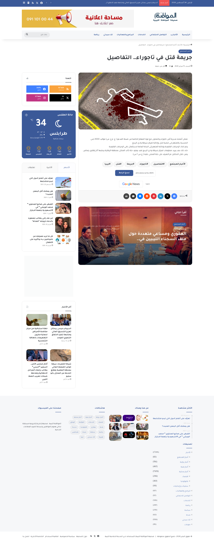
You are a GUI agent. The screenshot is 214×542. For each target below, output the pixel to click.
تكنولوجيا (184, 481)
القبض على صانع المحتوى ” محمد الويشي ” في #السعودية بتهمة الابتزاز (40, 207)
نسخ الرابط (124, 173)
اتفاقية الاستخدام (52, 537)
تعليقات (31, 167)
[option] (135, 236)
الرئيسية (186, 35)
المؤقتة (81, 422)
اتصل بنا (26, 537)
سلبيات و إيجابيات (180, 486)
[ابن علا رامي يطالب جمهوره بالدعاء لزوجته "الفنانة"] (63, 225)
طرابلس (75, 432)
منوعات (187, 525)
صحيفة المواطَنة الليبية (145, 537)
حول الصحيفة (81, 537)
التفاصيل (158, 164)
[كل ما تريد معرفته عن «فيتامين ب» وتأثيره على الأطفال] (63, 239)
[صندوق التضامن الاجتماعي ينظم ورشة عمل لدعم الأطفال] (115, 436)
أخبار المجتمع (171, 45)
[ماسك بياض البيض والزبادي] (142, 418)
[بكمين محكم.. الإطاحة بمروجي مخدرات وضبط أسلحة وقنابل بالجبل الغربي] (142, 426)
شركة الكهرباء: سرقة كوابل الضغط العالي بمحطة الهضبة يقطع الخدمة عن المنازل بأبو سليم (61, 370)
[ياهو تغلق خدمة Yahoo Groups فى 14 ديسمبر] (129, 418)
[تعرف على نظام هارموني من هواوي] (129, 435)
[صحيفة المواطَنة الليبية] (165, 17)
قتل (118, 164)
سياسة (187, 510)
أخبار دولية (184, 462)
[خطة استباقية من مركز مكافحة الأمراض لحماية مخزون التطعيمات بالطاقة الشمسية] (36, 320)
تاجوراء (143, 164)
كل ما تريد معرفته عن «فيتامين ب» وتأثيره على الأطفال (41, 239)
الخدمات (142, 35)
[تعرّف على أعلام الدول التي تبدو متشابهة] (63, 182)
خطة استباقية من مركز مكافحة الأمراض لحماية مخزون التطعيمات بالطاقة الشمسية (36, 335)
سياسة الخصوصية (67, 537)
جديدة (74, 427)
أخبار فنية (184, 467)
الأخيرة (49, 167)
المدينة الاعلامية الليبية (114, 537)
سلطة (92, 432)
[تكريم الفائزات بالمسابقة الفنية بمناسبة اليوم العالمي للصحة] (142, 436)
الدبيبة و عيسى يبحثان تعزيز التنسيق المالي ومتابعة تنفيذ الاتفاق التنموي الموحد (126, 3)
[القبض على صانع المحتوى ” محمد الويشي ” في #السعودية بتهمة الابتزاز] (63, 208)
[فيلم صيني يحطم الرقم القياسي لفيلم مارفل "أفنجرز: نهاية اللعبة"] (115, 418)
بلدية (101, 427)
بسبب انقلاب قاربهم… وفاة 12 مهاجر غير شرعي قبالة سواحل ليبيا (157, 237)
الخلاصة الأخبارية (37, 537)
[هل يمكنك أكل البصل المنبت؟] (63, 195)
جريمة (130, 164)
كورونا (101, 437)
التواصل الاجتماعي (158, 35)
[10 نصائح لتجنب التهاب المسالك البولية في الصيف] (129, 426)
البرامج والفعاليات (125, 35)
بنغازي (93, 427)
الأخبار (175, 35)
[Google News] (131, 184)
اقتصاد (185, 477)
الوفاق (72, 422)
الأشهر (67, 167)
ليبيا (107, 164)
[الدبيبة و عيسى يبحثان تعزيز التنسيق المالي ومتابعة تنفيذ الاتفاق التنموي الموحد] (60, 320)
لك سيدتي (108, 35)
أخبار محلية (183, 472)
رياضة (96, 35)
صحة (188, 515)
